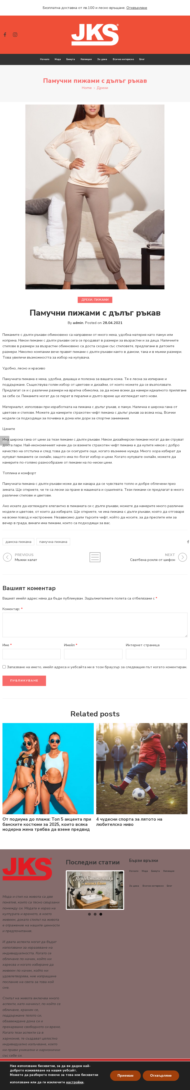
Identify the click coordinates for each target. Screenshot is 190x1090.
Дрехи (102, 87)
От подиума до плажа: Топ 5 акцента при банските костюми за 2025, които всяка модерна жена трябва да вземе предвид (46, 824)
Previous (74, 890)
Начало (44, 59)
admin (78, 322)
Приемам (125, 1075)
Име (7, 644)
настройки (74, 1082)
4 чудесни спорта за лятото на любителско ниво (129, 822)
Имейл (70, 644)
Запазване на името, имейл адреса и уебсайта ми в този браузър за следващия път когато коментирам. (97, 666)
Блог (141, 59)
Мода (58, 59)
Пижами (101, 300)
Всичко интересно (123, 59)
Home (87, 87)
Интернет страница (143, 644)
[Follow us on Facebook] (4, 34)
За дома (102, 59)
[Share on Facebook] (188, 542)
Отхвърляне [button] (136, 7)
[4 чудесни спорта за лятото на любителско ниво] (142, 768)
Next (116, 890)
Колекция (86, 59)
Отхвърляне (161, 1075)
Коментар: (12, 608)
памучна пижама (53, 541)
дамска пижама (18, 541)
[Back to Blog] (95, 557)
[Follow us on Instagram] (15, 34)
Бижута (70, 59)
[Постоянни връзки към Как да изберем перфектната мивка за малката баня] (95, 890)
